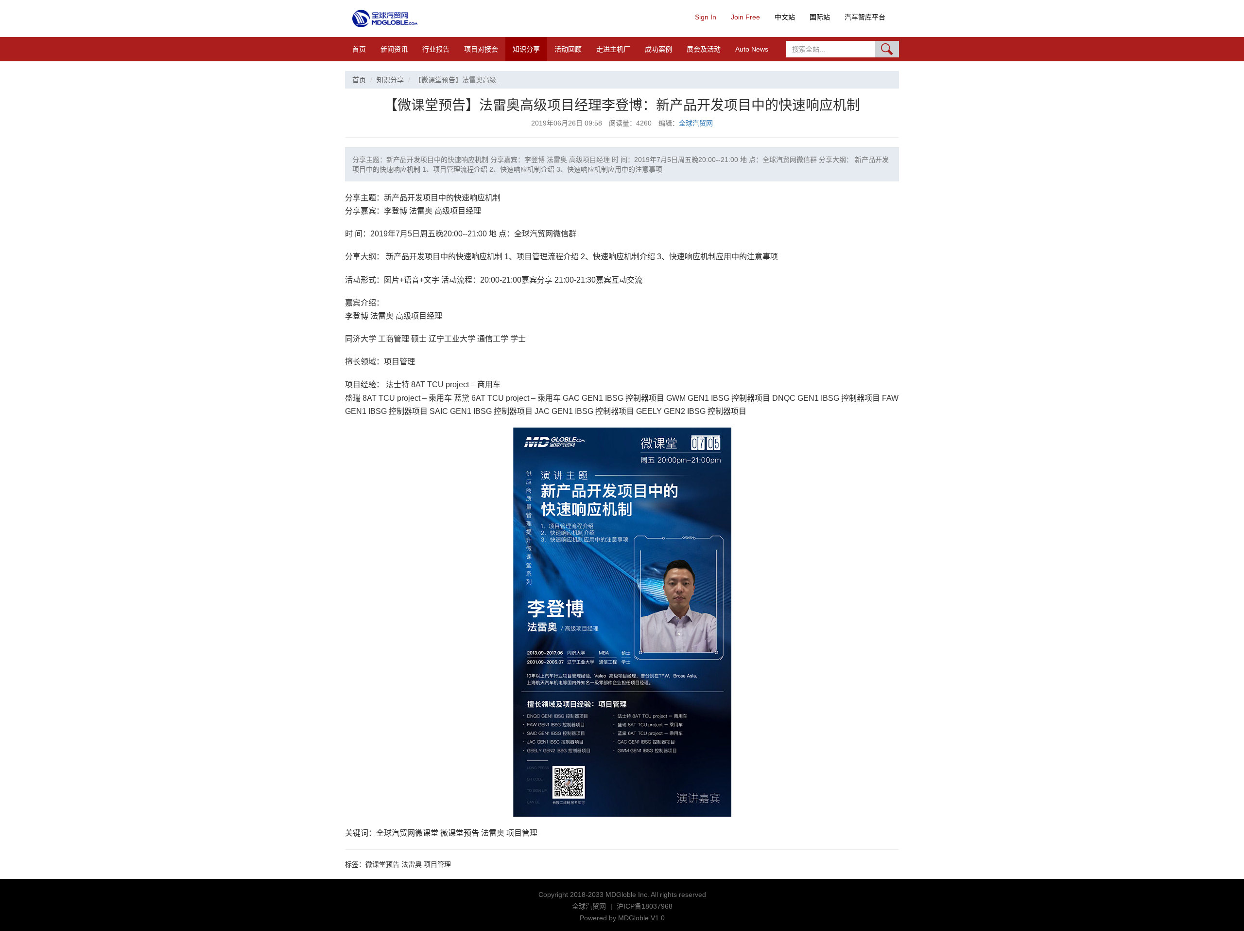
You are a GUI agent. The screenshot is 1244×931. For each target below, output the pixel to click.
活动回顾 (568, 49)
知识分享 (526, 49)
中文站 (785, 17)
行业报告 (435, 49)
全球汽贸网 (696, 123)
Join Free (745, 17)
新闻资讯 (394, 49)
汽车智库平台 (865, 17)
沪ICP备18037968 (645, 906)
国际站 (820, 17)
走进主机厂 (613, 49)
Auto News (751, 49)
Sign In (705, 17)
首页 (359, 49)
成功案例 (658, 49)
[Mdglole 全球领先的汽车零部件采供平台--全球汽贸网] (385, 18)
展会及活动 (704, 49)
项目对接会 (481, 49)
